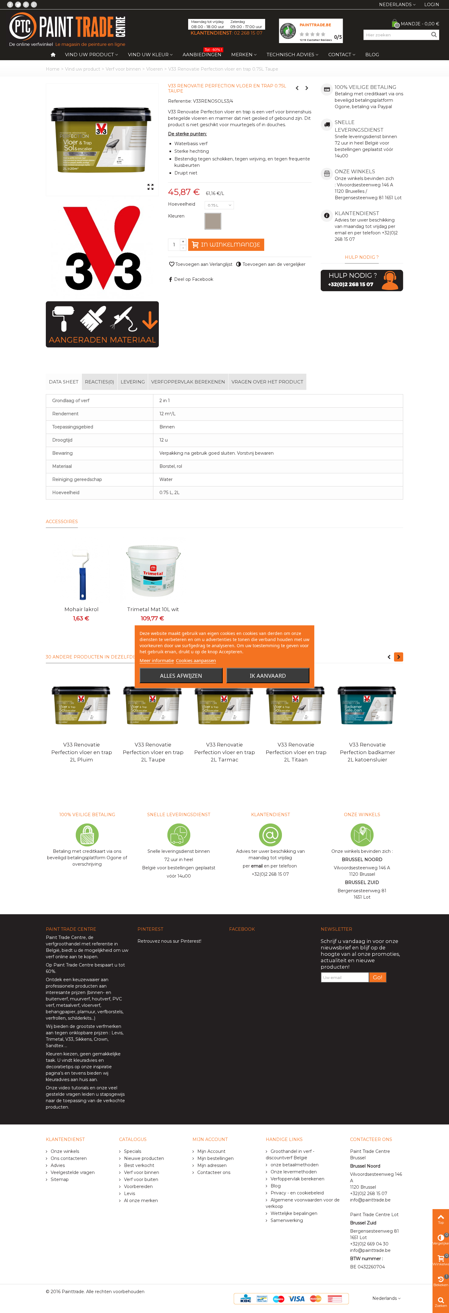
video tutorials (74, 1088)
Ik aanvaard (268, 675)
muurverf (80, 999)
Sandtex (54, 1045)
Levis (116, 1033)
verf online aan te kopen (71, 956)
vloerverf (91, 1005)
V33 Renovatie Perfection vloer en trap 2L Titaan (296, 752)
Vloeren (154, 69)
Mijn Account (210, 1151)
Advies (57, 1165)
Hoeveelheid (182, 204)
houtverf (101, 999)
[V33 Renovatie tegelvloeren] (102, 140)
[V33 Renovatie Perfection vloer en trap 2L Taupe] (153, 705)
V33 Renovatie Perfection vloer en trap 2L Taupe (153, 752)
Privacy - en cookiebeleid (296, 1193)
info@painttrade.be (370, 1200)
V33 (69, 1039)
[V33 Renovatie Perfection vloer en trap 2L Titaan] (296, 705)
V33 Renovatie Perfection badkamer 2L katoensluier (367, 752)
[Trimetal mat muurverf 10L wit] (153, 570)
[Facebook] (10, 5)
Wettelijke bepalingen (293, 1213)
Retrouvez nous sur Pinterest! (169, 941)
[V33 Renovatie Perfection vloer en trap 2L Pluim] (81, 705)
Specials (132, 1151)
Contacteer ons (213, 1172)
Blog (372, 54)
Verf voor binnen (123, 69)
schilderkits (79, 1018)
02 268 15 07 (248, 33)
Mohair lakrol (81, 609)
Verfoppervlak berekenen (188, 382)
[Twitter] (18, 5)
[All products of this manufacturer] (102, 247)
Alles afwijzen (181, 675)
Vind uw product (89, 54)
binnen (95, 992)
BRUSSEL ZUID (362, 882)
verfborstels (109, 1011)
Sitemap (59, 1179)
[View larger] (150, 187)
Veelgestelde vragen (72, 1172)
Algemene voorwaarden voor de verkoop (303, 1203)
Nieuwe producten (143, 1158)
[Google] (34, 5)
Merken (242, 54)
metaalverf (67, 1005)
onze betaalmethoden (294, 1165)
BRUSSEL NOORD (362, 859)
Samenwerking (286, 1220)
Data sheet (63, 382)
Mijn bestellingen (215, 1158)
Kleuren (177, 216)
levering (133, 382)
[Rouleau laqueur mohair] (81, 570)
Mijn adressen (211, 1165)
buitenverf (57, 999)
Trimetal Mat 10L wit (153, 609)
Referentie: (180, 101)
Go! (377, 977)
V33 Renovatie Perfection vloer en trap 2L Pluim (81, 752)
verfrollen (56, 1018)
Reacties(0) (99, 382)
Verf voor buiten (140, 1179)
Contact (339, 54)
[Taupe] (213, 221)
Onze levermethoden (293, 1172)
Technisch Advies (290, 54)
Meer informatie (157, 660)
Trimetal (54, 1039)
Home (53, 69)
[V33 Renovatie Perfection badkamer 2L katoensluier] (367, 705)
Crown (101, 1039)
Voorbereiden (138, 1186)
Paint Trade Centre (66, 937)
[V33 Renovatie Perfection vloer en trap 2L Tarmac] (224, 705)
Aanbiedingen (202, 53)
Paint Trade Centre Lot (374, 1214)
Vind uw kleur (148, 54)
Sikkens (83, 1039)
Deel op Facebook (193, 279)
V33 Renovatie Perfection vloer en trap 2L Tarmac (224, 752)
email (257, 866)
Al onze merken (140, 1200)
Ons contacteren (68, 1158)
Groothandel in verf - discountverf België (290, 1155)
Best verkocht (138, 1165)
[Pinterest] (26, 5)
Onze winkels (64, 1151)
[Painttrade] (67, 29)
